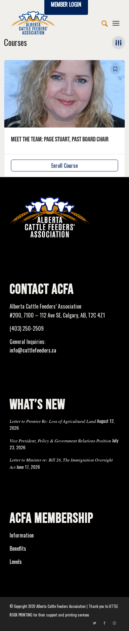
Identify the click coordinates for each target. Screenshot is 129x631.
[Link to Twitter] (95, 623)
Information (22, 535)
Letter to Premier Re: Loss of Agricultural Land (53, 421)
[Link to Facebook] (104, 623)
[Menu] (115, 23)
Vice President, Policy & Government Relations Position (60, 440)
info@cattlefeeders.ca (33, 350)
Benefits (18, 548)
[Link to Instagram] (114, 623)
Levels (16, 562)
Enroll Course (64, 165)
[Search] (101, 23)
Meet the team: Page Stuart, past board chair (59, 139)
